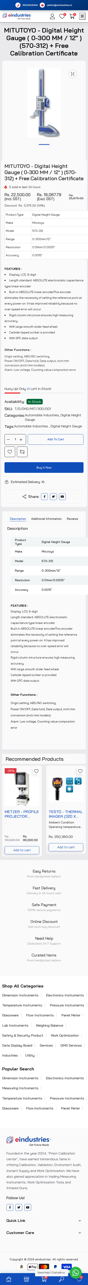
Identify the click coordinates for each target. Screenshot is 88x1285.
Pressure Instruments (67, 1005)
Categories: (14, 415)
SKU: (8, 409)
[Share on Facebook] (44, 496)
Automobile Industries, (43, 415)
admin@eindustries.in (59, 5)
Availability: (14, 401)
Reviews (72, 519)
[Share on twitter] (53, 496)
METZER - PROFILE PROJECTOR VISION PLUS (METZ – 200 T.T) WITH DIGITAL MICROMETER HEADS (22, 814)
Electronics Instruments (65, 995)
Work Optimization (65, 1035)
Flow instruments (39, 1108)
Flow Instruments (40, 1015)
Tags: (9, 426)
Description (18, 519)
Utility (30, 1055)
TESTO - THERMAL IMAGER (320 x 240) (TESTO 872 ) (66, 814)
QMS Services (71, 1045)
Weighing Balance (49, 1025)
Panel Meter (70, 1015)
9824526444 (30, 5)
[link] (9, 451)
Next (80, 811)
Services (46, 1045)
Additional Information (46, 519)
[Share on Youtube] (62, 496)
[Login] (52, 16)
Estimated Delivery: (26, 482)
